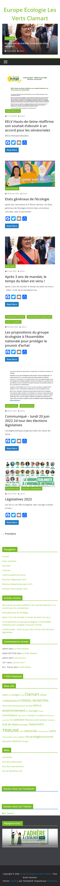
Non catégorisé (12, 189)
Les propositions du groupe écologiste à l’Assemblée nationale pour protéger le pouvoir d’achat (27, 339)
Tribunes (6, 570)
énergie (25, 741)
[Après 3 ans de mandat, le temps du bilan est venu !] (30, 25)
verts (53, 731)
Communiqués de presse (15, 317)
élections (17, 741)
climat (43, 694)
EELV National (13, 676)
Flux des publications (12, 761)
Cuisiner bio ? (20, 658)
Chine (22, 695)
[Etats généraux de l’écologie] (30, 174)
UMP (21, 731)
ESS (27, 711)
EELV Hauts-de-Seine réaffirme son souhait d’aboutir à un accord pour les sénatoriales (29, 125)
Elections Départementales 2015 (17, 584)
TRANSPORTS (36, 724)
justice (24, 715)
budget (15, 694)
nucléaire (40, 715)
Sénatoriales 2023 (13, 111)
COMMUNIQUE (10, 700)
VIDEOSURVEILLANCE (10, 737)
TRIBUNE (10, 730)
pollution (19, 719)
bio (10, 695)
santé (36, 720)
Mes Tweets (8, 813)
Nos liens (6, 565)
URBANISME (30, 731)
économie (47, 736)
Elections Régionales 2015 (14, 579)
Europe (33, 710)
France (40, 711)
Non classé (10, 38)
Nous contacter (9, 561)
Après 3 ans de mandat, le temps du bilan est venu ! (26, 45)
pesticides (5, 720)
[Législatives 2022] (30, 473)
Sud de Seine (10, 724)
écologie (35, 737)
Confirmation (25, 667)
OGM (48, 715)
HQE (19, 716)
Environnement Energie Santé (39, 317)
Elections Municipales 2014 (15, 588)
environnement (13, 710)
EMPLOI (37, 705)
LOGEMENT (31, 715)
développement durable (22, 705)
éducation (7, 741)
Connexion (7, 757)
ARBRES (5, 695)
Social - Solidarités (13, 322)
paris (52, 715)
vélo (27, 736)
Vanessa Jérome (43, 731)
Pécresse (29, 719)
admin (21, 51)
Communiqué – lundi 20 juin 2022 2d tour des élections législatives (27, 420)
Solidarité (51, 720)
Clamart (32, 694)
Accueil (5, 556)
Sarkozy (43, 720)
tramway (23, 724)
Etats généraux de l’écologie (27, 199)
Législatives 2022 (27, 406)
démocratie (7, 705)
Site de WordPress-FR (12, 771)
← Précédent (9, 533)
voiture (21, 737)
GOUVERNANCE (9, 715)
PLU (11, 720)
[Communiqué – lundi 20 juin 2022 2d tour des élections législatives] (30, 387)
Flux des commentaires (13, 766)
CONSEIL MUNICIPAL (34, 700)
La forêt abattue (21, 648)
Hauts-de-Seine (11, 406)
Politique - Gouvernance (31, 489)
